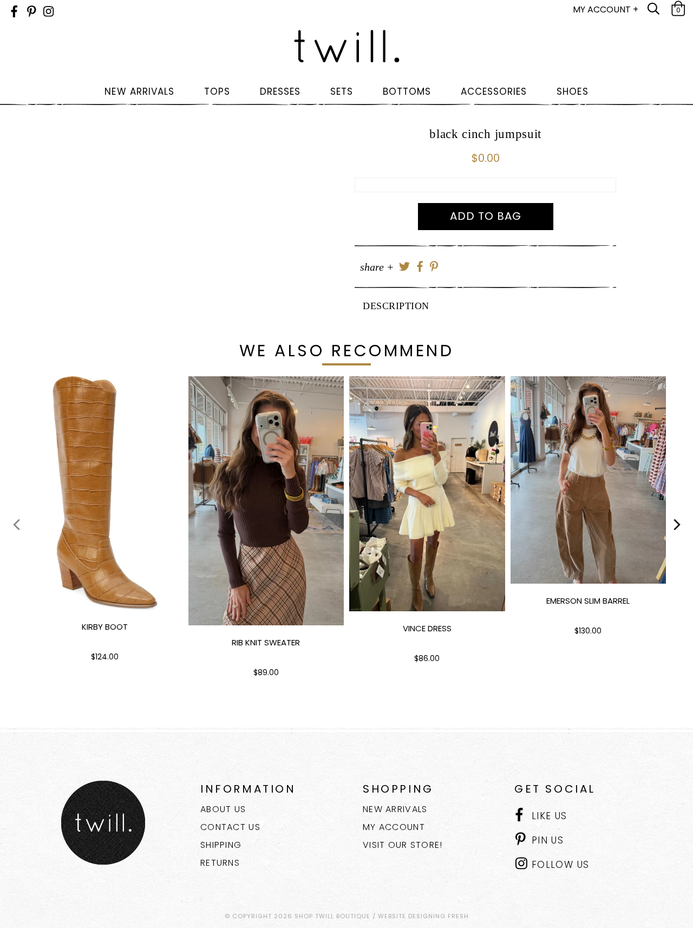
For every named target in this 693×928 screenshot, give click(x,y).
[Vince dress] (427, 494)
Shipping (220, 845)
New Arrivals (395, 809)
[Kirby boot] (105, 493)
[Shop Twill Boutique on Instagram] (48, 11)
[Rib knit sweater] (266, 500)
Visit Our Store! (402, 845)
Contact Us (230, 827)
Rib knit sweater (266, 642)
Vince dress (427, 628)
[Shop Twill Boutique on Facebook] (14, 11)
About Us (223, 809)
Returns (220, 863)
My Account (394, 827)
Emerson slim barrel (588, 600)
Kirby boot (105, 626)
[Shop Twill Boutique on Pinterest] (31, 11)
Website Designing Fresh (423, 916)
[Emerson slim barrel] (588, 480)
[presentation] (16, 524)
